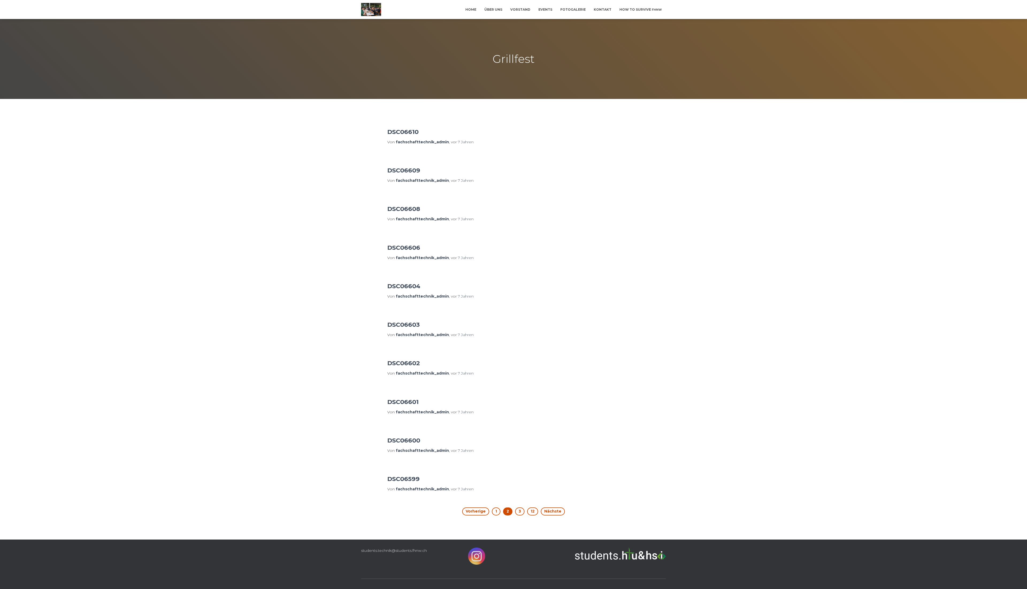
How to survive (640, 9)
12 (533, 511)
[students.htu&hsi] (371, 9)
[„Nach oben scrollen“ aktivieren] (1016, 578)
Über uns (493, 9)
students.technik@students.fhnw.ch (394, 550)
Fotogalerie (573, 9)
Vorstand (520, 9)
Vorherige (476, 511)
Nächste (552, 511)
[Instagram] (476, 557)
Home (470, 9)
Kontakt (602, 9)
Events (545, 9)
